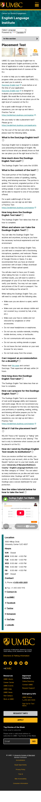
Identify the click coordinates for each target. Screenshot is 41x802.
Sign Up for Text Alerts (28, 705)
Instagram (11, 614)
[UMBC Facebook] (5, 663)
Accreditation (20, 760)
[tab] (20, 139)
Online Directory (28, 681)
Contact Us (12, 592)
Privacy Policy (20, 769)
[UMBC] (11, 4)
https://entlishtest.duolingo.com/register (18, 115)
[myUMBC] (7, 668)
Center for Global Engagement (14, 13)
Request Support (28, 688)
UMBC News (7, 692)
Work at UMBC (8, 699)
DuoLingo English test (10, 85)
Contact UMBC (27, 685)
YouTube (10, 620)
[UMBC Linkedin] (26, 663)
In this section (9, 38)
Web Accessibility (20, 779)
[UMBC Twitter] (10, 663)
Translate (20, 32)
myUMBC (11, 598)
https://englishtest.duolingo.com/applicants (19, 125)
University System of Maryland (24, 755)
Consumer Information (20, 783)
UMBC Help (7, 689)
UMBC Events (8, 686)
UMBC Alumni (8, 679)
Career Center (8, 682)
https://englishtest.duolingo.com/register (18, 208)
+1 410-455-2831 (20, 582)
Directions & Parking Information (16, 656)
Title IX (20, 774)
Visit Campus (8, 696)
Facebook (11, 603)
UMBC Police (27, 697)
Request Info (20, 713)
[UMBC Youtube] (21, 663)
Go (34, 741)
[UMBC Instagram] (15, 663)
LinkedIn (10, 626)
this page (15, 365)
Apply (20, 720)
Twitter (10, 609)
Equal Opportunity (21, 765)
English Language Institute (15, 20)
